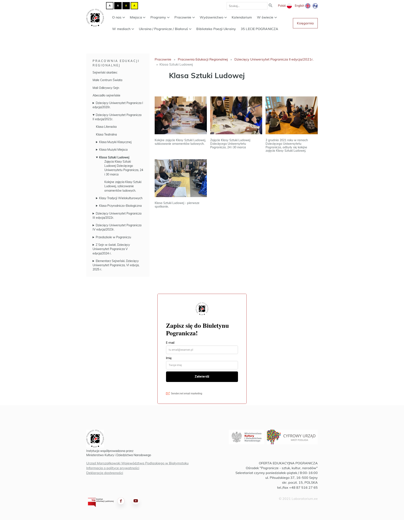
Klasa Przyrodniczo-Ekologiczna (120, 206)
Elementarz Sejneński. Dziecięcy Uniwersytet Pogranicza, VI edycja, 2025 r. (116, 265)
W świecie (265, 17)
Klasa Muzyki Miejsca (113, 149)
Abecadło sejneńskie (106, 95)
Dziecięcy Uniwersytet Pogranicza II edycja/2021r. (274, 59)
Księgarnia (305, 23)
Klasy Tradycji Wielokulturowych (120, 198)
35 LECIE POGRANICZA (259, 29)
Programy (158, 17)
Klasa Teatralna (106, 134)
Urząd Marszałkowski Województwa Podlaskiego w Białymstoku (137, 463)
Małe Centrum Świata (107, 80)
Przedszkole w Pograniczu (113, 237)
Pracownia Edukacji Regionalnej (203, 59)
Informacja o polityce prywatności (112, 468)
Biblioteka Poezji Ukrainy (216, 29)
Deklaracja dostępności (104, 473)
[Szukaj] (270, 5)
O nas (116, 17)
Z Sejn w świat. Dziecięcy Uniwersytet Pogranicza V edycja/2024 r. (111, 249)
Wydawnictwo (211, 17)
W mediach (121, 29)
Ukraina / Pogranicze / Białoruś (163, 29)
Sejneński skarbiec (105, 72)
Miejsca (136, 17)
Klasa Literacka (106, 127)
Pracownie (182, 17)
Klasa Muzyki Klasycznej (115, 142)
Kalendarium (242, 17)
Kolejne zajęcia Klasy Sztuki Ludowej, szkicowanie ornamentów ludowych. (122, 186)
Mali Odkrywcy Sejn (106, 88)
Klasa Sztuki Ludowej (114, 157)
